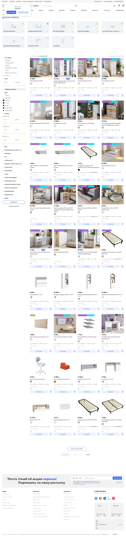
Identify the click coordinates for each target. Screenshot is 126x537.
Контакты (66, 513)
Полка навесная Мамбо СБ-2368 (63, 337)
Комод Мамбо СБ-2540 (36, 81)
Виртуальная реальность (39, 505)
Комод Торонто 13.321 (36, 294)
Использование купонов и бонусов (41, 497)
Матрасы (95, 10)
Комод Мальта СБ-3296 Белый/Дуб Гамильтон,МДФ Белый (87, 253)
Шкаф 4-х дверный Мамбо (61, 252)
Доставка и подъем (7, 497)
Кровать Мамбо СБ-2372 (108, 165)
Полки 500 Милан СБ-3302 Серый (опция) (87, 337)
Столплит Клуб (36, 494)
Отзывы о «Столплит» (69, 499)
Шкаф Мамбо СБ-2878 (60, 123)
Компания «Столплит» (69, 497)
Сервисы (35, 6)
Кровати (84, 10)
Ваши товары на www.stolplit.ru (72, 516)
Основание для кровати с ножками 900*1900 (111, 253)
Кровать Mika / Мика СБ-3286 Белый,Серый (110, 209)
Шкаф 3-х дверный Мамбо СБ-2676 (39, 123)
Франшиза (66, 519)
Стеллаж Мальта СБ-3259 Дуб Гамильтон (86, 124)
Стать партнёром (108, 1)
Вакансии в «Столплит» (69, 508)
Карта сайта (67, 511)
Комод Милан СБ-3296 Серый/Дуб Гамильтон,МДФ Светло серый (111, 124)
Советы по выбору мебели (39, 513)
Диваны (62, 10)
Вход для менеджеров (7, 508)
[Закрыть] (30, 5)
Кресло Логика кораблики (37, 379)
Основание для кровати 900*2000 (87, 420)
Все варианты (6, 75)
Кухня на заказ (6, 494)
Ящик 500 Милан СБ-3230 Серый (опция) (39, 166)
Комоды (72, 10)
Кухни (41, 10)
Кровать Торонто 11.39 (84, 379)
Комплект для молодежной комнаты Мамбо (40, 209)
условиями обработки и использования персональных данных (87, 483)
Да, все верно (11, 12)
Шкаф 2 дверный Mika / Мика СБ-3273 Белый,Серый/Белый (64, 82)
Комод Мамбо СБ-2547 (108, 81)
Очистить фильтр (14, 206)
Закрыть (115, 534)
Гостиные (107, 10)
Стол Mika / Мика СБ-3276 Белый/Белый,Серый (111, 337)
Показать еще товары (77, 448)
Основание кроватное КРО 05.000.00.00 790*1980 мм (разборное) (88, 166)
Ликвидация (120, 10)
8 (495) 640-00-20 (100, 491)
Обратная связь (6, 502)
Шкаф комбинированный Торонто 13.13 (87, 295)
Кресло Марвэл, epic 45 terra (62, 379)
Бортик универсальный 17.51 (62, 420)
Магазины (12, 1)
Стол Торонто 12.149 (107, 379)
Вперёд (88, 454)
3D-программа (47, 1)
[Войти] (114, 6)
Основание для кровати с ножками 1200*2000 (111, 420)
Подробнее (105, 534)
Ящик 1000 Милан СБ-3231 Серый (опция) (63, 166)
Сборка (4, 499)
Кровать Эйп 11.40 (35, 420)
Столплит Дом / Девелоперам (40, 516)
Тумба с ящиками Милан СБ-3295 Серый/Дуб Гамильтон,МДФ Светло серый (64, 209)
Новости (66, 505)
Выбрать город (23, 12)
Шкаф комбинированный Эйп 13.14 (112, 294)
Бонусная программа (28, 1)
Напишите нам (98, 1)
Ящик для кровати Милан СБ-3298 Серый (87, 209)
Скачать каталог (68, 502)
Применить (14, 202)
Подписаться (117, 478)
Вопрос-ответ (38, 1)
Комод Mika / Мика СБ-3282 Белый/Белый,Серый (40, 253)
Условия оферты (37, 511)
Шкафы (51, 10)
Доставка (19, 1)
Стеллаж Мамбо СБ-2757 (84, 81)
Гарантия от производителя (9, 505)
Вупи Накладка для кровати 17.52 (39, 337)
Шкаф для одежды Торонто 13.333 (63, 294)
